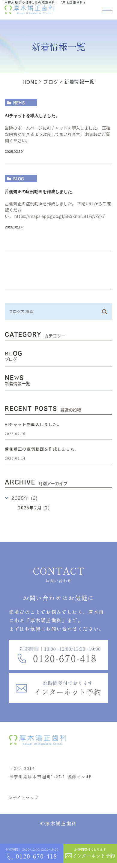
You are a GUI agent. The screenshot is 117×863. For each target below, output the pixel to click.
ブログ (50, 81)
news (19, 102)
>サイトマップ (24, 798)
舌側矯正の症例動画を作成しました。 (40, 191)
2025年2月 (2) (34, 508)
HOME (29, 81)
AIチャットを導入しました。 (32, 115)
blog (18, 178)
